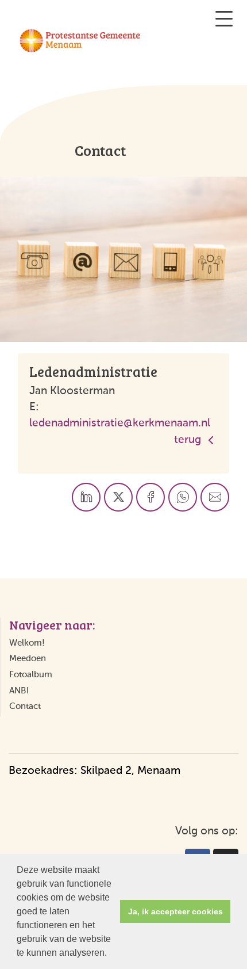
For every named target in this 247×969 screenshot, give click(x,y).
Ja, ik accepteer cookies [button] (175, 911)
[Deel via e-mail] (214, 497)
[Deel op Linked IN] (86, 497)
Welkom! (27, 643)
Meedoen (27, 658)
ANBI (19, 690)
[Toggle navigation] (224, 19)
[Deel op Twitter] (118, 497)
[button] (111, 954)
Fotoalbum (30, 674)
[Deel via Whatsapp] (182, 497)
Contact (25, 706)
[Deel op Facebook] (150, 497)
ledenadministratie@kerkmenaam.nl (119, 423)
